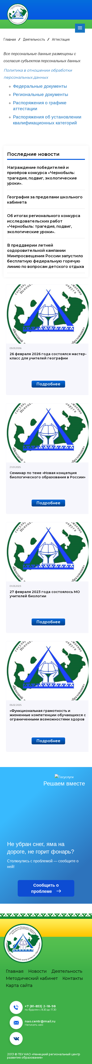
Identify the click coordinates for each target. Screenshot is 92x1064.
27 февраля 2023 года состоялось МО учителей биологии (45, 594)
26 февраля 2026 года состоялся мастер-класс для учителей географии (48, 356)
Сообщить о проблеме (45, 888)
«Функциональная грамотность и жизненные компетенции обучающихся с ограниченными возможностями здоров (48, 715)
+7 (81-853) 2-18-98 (40, 1006)
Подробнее (48, 384)
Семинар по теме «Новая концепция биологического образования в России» (47, 475)
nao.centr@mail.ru (40, 1021)
